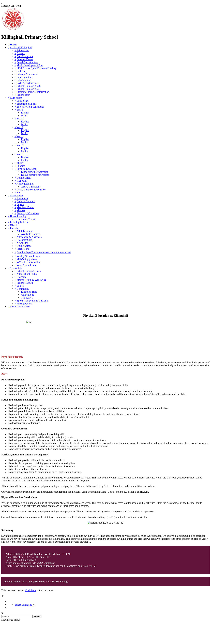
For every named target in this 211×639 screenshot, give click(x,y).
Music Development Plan (30, 65)
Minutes (21, 210)
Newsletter (22, 242)
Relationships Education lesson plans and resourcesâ (44, 252)
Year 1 (19, 109)
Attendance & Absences (29, 237)
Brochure (21, 277)
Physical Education (27, 168)
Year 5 (19, 145)
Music (20, 163)
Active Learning (24, 183)
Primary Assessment (27, 74)
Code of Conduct (26, 201)
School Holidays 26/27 (29, 89)
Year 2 (19, 118)
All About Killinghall (21, 47)
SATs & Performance (28, 83)
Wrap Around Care (26, 265)
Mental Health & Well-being (31, 279)
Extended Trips (29, 291)
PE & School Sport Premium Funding (36, 68)
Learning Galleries (19, 222)
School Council (25, 282)
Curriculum (16, 97)
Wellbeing (22, 180)
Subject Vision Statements (30, 106)
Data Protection (25, 56)
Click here (30, 590)
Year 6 (19, 154)
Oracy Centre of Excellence (31, 189)
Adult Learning (24, 231)
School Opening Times (29, 271)
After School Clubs (26, 274)
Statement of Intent (26, 103)
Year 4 (19, 136)
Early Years (23, 100)
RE (18, 192)
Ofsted (13, 225)
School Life (16, 268)
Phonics (21, 165)
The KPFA (27, 297)
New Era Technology (57, 581)
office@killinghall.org (24, 560)
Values (20, 285)
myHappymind (24, 303)
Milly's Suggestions (27, 259)
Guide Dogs (27, 294)
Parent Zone (23, 248)
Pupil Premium (24, 77)
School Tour (23, 94)
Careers (21, 53)
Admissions (22, 50)
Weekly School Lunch (28, 256)
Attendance (22, 198)
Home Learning (18, 216)
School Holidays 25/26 (29, 86)
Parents (14, 228)
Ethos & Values (25, 59)
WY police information (29, 262)
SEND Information (20, 306)
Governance (16, 195)
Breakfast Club (24, 239)
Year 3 (19, 127)
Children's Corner (26, 219)
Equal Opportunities (27, 62)
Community (23, 288)
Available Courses (30, 234)
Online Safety (24, 177)
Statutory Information (28, 213)
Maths (24, 115)
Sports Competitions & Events (32, 300)
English (25, 112)
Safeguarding (23, 80)
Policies (21, 71)
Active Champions (31, 186)
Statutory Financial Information (33, 91)
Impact (20, 204)
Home (13, 44)
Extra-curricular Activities (34, 171)
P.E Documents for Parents (35, 174)
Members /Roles (25, 207)
